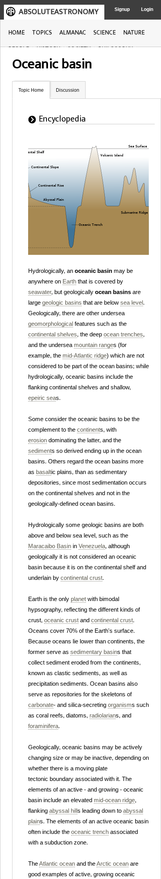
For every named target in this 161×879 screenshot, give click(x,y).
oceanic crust (61, 620)
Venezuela (92, 546)
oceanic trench (90, 831)
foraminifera (43, 726)
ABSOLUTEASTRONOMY (58, 11)
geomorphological (50, 323)
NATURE (134, 32)
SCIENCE (104, 32)
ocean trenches (123, 334)
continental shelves (52, 334)
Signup (122, 9)
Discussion (67, 90)
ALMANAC (72, 32)
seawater (39, 292)
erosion (37, 440)
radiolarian (102, 715)
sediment (40, 450)
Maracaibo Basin (49, 546)
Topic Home (31, 90)
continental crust (81, 577)
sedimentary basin (93, 651)
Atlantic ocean (57, 863)
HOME (16, 32)
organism (120, 704)
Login (147, 9)
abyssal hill (63, 810)
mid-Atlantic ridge (85, 355)
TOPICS (42, 32)
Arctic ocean (113, 863)
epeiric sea (42, 397)
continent (88, 429)
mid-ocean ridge (114, 800)
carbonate (41, 704)
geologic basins (62, 302)
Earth (69, 281)
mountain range (93, 344)
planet (78, 599)
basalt (43, 472)
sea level (131, 302)
